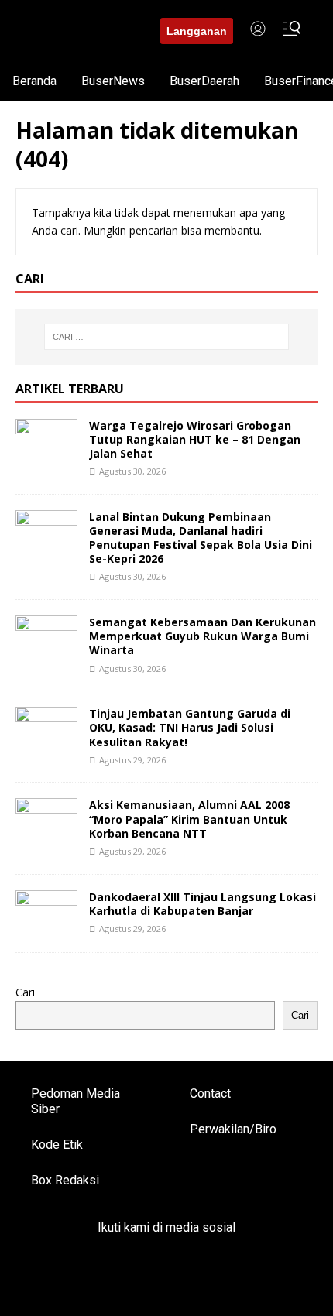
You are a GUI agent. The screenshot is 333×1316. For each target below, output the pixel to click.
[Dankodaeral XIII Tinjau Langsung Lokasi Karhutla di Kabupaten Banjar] (46, 927)
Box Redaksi (65, 1180)
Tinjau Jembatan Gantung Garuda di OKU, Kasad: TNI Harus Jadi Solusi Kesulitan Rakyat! (189, 727)
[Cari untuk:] (167, 337)
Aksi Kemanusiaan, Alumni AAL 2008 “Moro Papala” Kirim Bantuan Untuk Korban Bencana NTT (189, 818)
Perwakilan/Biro (233, 1129)
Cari (25, 992)
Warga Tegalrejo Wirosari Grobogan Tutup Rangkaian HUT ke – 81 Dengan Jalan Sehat (194, 439)
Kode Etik (57, 1144)
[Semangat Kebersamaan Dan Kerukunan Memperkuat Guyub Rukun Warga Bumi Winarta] (46, 653)
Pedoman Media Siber (75, 1101)
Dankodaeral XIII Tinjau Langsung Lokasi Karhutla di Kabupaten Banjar (202, 903)
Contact (210, 1093)
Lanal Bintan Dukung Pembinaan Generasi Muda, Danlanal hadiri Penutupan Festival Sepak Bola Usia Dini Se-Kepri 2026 (200, 538)
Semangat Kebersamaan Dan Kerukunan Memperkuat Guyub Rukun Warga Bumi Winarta (202, 636)
